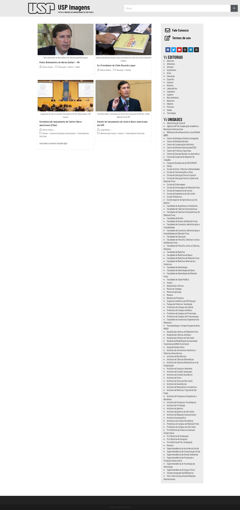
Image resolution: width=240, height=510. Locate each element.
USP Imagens (74, 7)
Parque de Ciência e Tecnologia (179, 304)
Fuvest (169, 282)
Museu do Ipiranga (174, 291)
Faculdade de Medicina (176, 251)
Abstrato (170, 60)
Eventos (70, 67)
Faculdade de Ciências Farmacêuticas (182, 208)
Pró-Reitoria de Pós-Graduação (179, 442)
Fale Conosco (180, 30)
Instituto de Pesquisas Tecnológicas (181, 402)
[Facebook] (167, 49)
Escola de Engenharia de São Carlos (181, 193)
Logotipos (171, 91)
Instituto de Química (175, 408)
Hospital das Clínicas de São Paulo (180, 337)
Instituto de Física (174, 377)
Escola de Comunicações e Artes (180, 172)
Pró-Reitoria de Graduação (177, 436)
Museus (170, 294)
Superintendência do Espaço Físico (181, 469)
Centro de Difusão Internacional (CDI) (181, 147)
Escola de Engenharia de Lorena (179, 190)
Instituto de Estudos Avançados (179, 371)
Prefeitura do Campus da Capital (180, 307)
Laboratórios (172, 88)
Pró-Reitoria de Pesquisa (177, 439)
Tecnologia (171, 113)
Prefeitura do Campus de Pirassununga (182, 316)
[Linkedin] (190, 49)
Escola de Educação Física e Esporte (181, 175)
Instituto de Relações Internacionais (63, 133)
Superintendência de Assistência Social (183, 448)
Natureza (170, 100)
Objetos (170, 103)
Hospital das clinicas (175, 285)
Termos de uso (181, 38)
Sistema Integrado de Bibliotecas (180, 472)
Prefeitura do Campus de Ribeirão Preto (183, 423)
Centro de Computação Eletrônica (180, 144)
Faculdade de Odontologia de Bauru (181, 270)
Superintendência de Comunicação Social (183, 451)
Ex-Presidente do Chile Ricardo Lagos (116, 65)
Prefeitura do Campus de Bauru (179, 310)
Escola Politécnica (174, 196)
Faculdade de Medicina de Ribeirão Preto (183, 258)
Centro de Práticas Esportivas (179, 150)
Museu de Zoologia (174, 288)
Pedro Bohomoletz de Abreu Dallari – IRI (59, 62)
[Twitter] (173, 49)
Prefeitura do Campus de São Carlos (181, 426)
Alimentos (171, 63)
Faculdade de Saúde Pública (178, 279)
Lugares (170, 94)
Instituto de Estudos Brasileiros (179, 374)
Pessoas (170, 106)
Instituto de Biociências (176, 356)
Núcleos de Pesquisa (175, 297)
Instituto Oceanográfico (176, 417)
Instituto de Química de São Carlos (180, 411)
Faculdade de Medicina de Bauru (179, 255)
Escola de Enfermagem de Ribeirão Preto (183, 187)
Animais (170, 66)
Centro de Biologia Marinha (177, 141)
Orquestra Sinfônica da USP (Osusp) (181, 301)
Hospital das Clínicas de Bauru (179, 334)
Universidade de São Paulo (135, 133)
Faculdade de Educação (176, 236)
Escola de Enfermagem (176, 184)
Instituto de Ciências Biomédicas (180, 359)
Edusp (169, 165)
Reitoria (170, 445)
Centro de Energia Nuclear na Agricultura (183, 153)
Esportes (170, 79)
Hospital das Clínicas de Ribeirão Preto (182, 331)
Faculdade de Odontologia (177, 267)
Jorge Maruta (105, 130)
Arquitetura (171, 69)
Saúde (77, 67)
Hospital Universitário (175, 347)
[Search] (234, 8)
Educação (62, 67)
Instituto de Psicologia (176, 405)
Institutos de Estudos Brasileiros (180, 420)
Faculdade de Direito (175, 218)
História (170, 85)
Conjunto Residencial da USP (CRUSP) (182, 162)
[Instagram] (185, 49)
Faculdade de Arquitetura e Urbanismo (182, 205)
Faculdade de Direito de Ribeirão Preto (182, 221)
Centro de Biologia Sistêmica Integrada (182, 138)
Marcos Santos (48, 67)
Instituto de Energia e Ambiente (179, 368)
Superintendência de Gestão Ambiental (182, 454)
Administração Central (108, 133)
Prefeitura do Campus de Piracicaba (181, 313)
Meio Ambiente (173, 97)
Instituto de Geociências (177, 383)
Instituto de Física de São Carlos (180, 380)
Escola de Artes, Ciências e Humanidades (183, 169)
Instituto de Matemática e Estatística (182, 387)
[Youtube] (179, 49)
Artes (169, 73)
